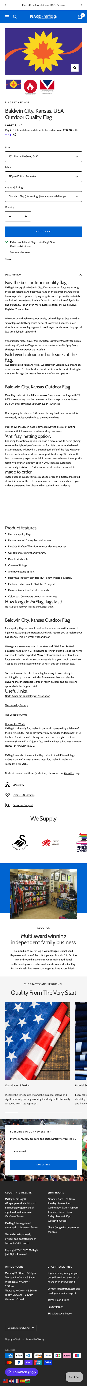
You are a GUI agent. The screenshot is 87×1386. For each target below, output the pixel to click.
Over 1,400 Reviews (23, 794)
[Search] (15, 17)
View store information (20, 252)
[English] (11, 1380)
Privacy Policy (55, 1306)
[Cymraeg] (28, 1380)
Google (59, 1227)
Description (13, 274)
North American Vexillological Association (27, 695)
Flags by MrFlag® (17, 102)
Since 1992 (18, 784)
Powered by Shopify (35, 1339)
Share (8, 259)
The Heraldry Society (16, 705)
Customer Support (23, 805)
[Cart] (80, 17)
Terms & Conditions (58, 1299)
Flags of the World (15, 724)
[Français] (17, 1380)
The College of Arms (16, 714)
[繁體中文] (6, 1380)
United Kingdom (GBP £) (19, 1327)
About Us (69, 773)
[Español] (22, 1380)
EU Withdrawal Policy (60, 1313)
